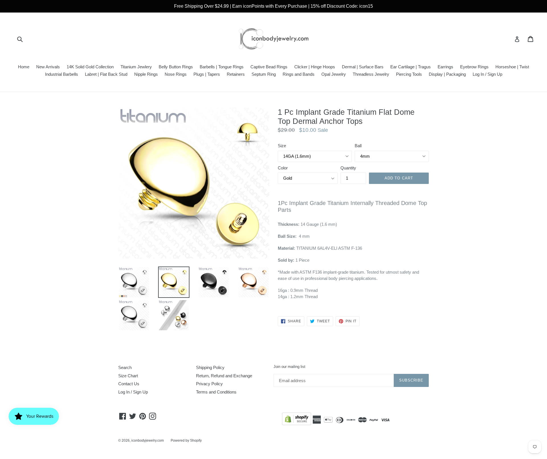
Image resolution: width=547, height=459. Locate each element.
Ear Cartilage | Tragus (410, 66)
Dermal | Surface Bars (362, 66)
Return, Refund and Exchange (224, 375)
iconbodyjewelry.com (147, 440)
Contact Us (128, 383)
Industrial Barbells (61, 74)
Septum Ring (264, 74)
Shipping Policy (210, 367)
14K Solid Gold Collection (90, 66)
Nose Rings (176, 74)
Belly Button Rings (176, 66)
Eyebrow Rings (474, 66)
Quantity (348, 167)
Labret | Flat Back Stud (106, 74)
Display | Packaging (447, 74)
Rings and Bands (299, 74)
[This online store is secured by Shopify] (296, 420)
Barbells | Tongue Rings (222, 66)
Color (283, 167)
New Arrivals (48, 66)
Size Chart (128, 375)
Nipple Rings (146, 74)
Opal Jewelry (333, 74)
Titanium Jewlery (136, 66)
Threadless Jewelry (371, 74)
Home (23, 66)
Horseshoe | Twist (512, 66)
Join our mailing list (289, 366)
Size (282, 145)
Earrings (445, 66)
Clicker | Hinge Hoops (314, 66)
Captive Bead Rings (268, 66)
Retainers (236, 74)
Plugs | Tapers (206, 74)
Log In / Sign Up (487, 74)
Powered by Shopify (186, 440)
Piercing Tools (409, 74)
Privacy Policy (209, 383)
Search (125, 367)
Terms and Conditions (216, 392)
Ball (358, 145)
